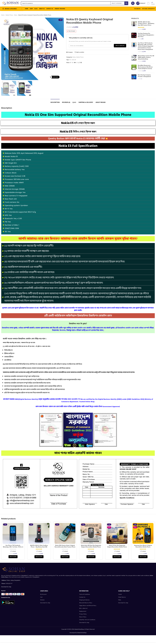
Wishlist (42, 600)
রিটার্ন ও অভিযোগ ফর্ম (83, 608)
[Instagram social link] (73, 62)
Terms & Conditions (84, 594)
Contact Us (82, 597)
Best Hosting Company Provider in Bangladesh (144, 75)
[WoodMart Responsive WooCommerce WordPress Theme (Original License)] (134, 68)
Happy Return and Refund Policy (87, 605)
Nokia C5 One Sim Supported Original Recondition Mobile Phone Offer (117, 547)
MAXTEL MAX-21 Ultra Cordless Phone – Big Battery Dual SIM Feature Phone (146, 23)
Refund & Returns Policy (85, 602)
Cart (41, 597)
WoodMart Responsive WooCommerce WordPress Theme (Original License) (145, 67)
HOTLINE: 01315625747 (148, 8)
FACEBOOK (137, 8)
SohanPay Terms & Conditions (87, 619)
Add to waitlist (120, 45)
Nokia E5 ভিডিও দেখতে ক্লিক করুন (78, 131)
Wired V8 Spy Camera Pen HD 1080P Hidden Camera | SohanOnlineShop (146, 57)
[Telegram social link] (81, 62)
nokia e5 (73, 59)
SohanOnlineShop (79, 629)
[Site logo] (10, 3)
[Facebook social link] (71, 62)
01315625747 (9, 583)
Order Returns (122, 597)
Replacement (82, 611)
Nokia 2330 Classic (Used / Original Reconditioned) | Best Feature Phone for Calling (65, 547)
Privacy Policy (83, 614)
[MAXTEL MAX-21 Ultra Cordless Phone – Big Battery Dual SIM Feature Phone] (134, 25)
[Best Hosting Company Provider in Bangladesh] (134, 77)
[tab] (55, 101)
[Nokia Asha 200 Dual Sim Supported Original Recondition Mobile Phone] (90, 533)
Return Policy (82, 617)
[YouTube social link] (75, 62)
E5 (70, 59)
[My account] (132, 3)
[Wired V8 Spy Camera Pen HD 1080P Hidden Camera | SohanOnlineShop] (134, 58)
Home (2, 15)
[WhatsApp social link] (77, 62)
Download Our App (45, 602)
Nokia (15, 15)
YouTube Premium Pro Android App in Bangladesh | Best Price (146, 35)
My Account (43, 594)
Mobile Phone (9, 15)
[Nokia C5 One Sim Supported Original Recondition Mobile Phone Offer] (117, 533)
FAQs (119, 600)
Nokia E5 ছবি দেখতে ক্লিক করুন (78, 123)
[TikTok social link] (79, 62)
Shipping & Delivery (84, 600)
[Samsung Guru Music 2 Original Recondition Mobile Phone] (142, 533)
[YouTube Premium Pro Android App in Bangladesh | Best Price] (134, 36)
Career (120, 594)
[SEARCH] (126, 3)
